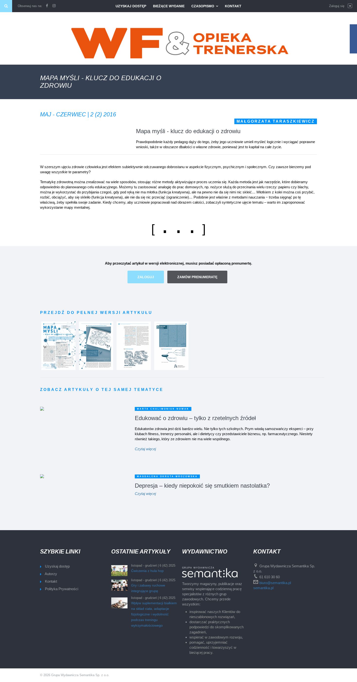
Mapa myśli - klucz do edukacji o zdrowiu (188, 131)
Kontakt (233, 6)
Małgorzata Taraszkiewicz (276, 121)
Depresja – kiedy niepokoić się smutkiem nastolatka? (202, 485)
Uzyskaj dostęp (131, 6)
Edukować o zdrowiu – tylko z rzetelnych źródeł (195, 418)
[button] (340, 6)
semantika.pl (263, 588)
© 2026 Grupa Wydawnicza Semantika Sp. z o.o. (74, 675)
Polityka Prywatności (61, 589)
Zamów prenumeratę (197, 277)
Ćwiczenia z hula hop (147, 571)
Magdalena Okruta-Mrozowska (167, 476)
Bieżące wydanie (169, 6)
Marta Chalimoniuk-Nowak (163, 409)
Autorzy (51, 574)
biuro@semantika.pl (275, 583)
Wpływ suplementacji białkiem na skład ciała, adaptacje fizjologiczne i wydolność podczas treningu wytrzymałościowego (154, 614)
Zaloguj (145, 277)
